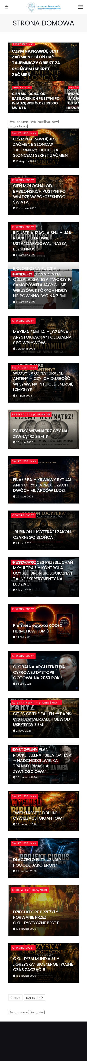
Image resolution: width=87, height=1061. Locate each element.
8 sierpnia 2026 (25, 302)
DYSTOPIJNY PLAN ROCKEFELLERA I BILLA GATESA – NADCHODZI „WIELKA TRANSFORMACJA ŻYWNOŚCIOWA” (42, 760)
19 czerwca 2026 (25, 929)
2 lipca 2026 (23, 730)
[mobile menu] (81, 7)
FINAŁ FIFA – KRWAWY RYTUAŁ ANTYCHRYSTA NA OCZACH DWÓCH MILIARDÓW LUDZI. (42, 485)
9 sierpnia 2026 (25, 255)
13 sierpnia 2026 (25, 161)
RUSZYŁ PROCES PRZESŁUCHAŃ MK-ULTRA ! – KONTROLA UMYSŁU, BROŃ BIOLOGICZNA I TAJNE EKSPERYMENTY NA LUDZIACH (43, 573)
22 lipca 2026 (24, 496)
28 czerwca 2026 (26, 777)
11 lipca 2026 (23, 543)
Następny (33, 998)
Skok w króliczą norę (30, 890)
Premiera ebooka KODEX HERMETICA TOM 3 (37, 628)
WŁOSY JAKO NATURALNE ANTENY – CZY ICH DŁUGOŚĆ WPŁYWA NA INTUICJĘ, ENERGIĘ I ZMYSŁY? (43, 381)
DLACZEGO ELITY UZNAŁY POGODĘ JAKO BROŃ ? (37, 862)
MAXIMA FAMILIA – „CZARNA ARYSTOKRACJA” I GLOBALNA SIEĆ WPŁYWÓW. (42, 337)
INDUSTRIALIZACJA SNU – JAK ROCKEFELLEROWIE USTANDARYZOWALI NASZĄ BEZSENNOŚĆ (42, 241)
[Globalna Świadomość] (43, 7)
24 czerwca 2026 (26, 824)
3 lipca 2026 (23, 684)
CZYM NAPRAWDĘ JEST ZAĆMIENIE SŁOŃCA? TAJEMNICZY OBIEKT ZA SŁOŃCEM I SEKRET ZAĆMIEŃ (36, 63)
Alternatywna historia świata (36, 702)
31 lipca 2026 (23, 395)
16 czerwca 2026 (25, 976)
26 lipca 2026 (24, 442)
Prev (16, 998)
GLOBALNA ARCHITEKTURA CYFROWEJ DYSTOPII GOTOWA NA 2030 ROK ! (39, 672)
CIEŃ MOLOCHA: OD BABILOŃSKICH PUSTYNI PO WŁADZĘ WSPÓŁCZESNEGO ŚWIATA (35, 100)
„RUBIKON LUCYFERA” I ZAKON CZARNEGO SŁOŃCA (42, 534)
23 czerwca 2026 (26, 871)
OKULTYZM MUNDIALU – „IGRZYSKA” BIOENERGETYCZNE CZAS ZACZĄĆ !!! (43, 964)
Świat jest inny (23, 44)
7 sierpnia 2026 (25, 348)
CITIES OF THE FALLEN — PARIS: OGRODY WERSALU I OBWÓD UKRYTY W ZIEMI (42, 719)
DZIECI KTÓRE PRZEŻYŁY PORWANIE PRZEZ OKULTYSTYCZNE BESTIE (36, 917)
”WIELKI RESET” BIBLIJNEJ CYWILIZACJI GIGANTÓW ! (38, 815)
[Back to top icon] (77, 1051)
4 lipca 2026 (23, 637)
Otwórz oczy (22, 87)
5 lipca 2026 (23, 590)
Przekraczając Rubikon (31, 414)
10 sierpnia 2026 (25, 208)
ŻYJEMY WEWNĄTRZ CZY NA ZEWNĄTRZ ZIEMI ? (40, 433)
